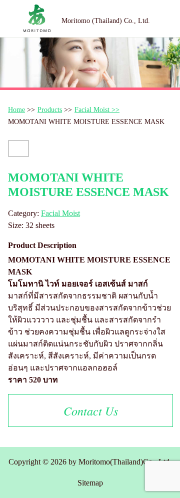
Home (16, 110)
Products (50, 110)
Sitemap (90, 482)
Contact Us (91, 410)
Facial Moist (60, 213)
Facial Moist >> (97, 110)
